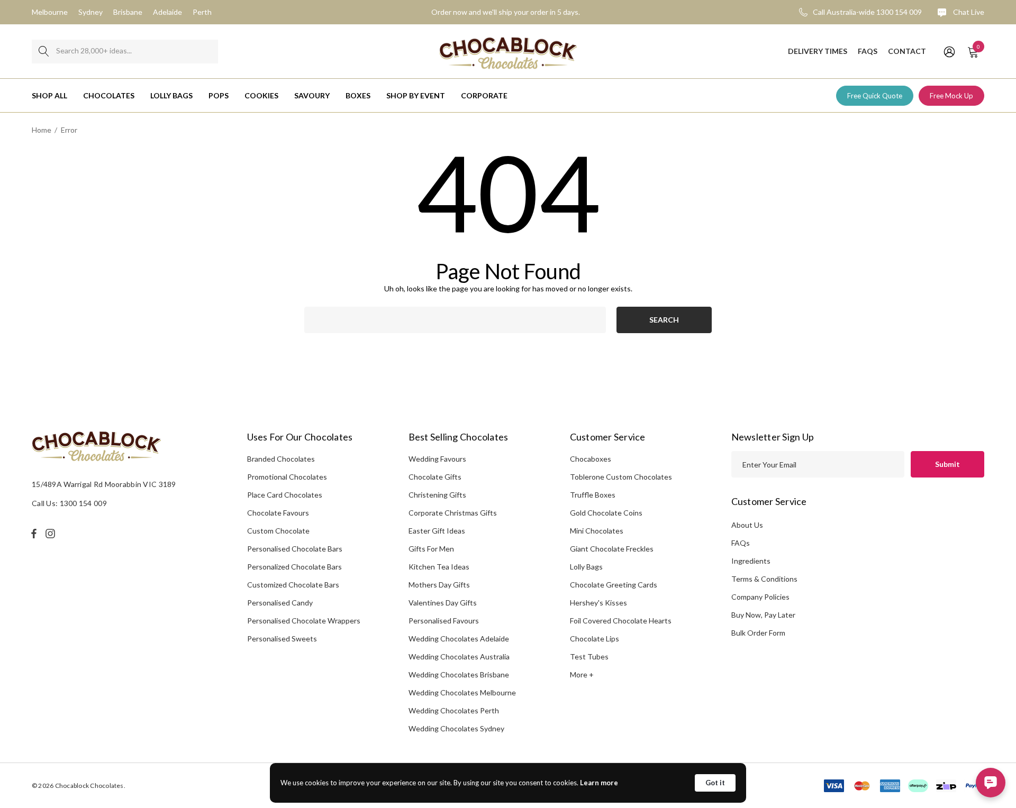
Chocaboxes (590, 458)
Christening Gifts (437, 494)
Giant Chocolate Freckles (612, 548)
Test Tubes (589, 656)
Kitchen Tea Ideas (439, 566)
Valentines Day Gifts (443, 602)
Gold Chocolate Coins (606, 512)
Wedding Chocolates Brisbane (459, 674)
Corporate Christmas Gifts (453, 512)
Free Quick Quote (874, 95)
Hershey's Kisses (598, 602)
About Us (747, 524)
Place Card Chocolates (284, 494)
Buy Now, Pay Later (763, 614)
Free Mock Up (951, 95)
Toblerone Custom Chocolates (621, 476)
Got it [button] (715, 782)
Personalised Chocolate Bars (294, 548)
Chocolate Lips (594, 638)
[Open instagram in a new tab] (52, 533)
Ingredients (750, 560)
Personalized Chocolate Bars (294, 566)
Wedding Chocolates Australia (459, 656)
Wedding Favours (437, 458)
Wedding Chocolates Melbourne (462, 692)
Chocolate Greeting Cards (613, 584)
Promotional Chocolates (287, 476)
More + (582, 674)
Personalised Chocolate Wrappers (303, 620)
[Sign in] (948, 51)
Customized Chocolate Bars (293, 584)
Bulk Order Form (758, 632)
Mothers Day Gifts (439, 584)
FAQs (740, 542)
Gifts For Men (431, 548)
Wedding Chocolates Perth (454, 710)
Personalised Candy (280, 602)
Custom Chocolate (278, 530)
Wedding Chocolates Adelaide (459, 638)
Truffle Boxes (592, 494)
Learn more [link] (599, 782)
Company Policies (760, 596)
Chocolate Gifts (435, 476)
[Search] (44, 51)
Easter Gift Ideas (437, 530)
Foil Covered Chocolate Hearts (621, 620)
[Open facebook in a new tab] (34, 533)
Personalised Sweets (282, 638)
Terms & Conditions (764, 578)
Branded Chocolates (281, 458)
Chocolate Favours (278, 512)
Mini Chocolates (596, 530)
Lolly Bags (586, 566)
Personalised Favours (444, 620)
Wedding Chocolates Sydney (456, 728)
